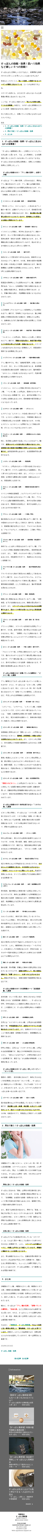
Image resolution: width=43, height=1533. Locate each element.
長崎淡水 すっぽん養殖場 (20, 1325)
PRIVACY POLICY (21, 1518)
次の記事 (25, 1358)
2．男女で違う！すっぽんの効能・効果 (19, 131)
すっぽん (4, 1351)
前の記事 (17, 1358)
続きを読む (26, 1405)
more (28, 1504)
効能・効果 (12, 1351)
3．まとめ (8, 134)
